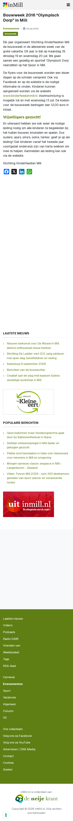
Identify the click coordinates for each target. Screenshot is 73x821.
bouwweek (10, 33)
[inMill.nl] (13, 5)
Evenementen (11, 28)
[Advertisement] (36, 215)
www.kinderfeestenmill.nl (20, 96)
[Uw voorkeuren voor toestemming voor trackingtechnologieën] (6, 815)
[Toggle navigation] (68, 5)
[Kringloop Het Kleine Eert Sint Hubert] (28, 401)
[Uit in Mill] (28, 504)
